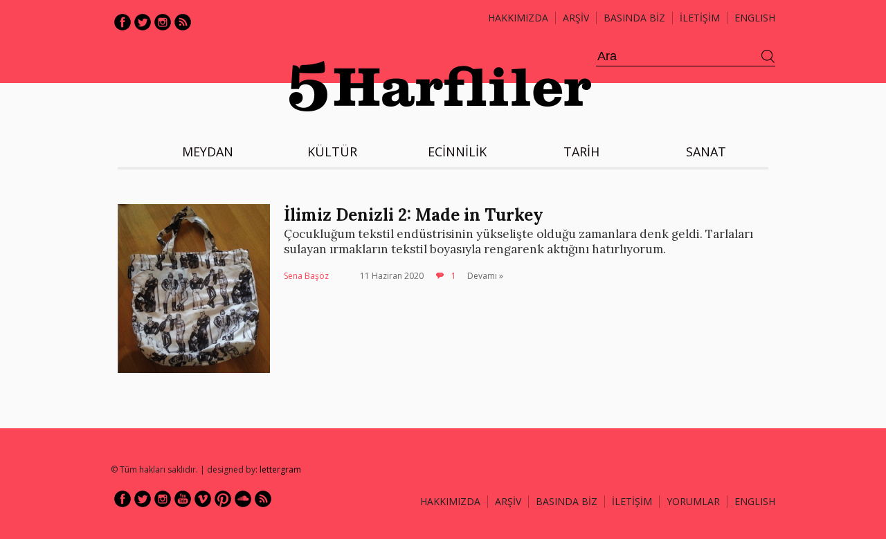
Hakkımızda (518, 17)
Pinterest (223, 499)
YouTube (182, 499)
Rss (182, 22)
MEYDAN (207, 151)
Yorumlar (693, 501)
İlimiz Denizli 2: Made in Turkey (413, 215)
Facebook (122, 22)
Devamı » (485, 276)
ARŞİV (576, 17)
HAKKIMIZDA (450, 501)
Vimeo (203, 499)
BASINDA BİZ (634, 17)
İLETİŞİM (700, 17)
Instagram (162, 22)
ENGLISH (754, 17)
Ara (768, 57)
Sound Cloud (243, 499)
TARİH (581, 151)
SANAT (706, 151)
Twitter (142, 22)
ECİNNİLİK (457, 151)
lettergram (280, 469)
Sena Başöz (306, 276)
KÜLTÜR (332, 151)
